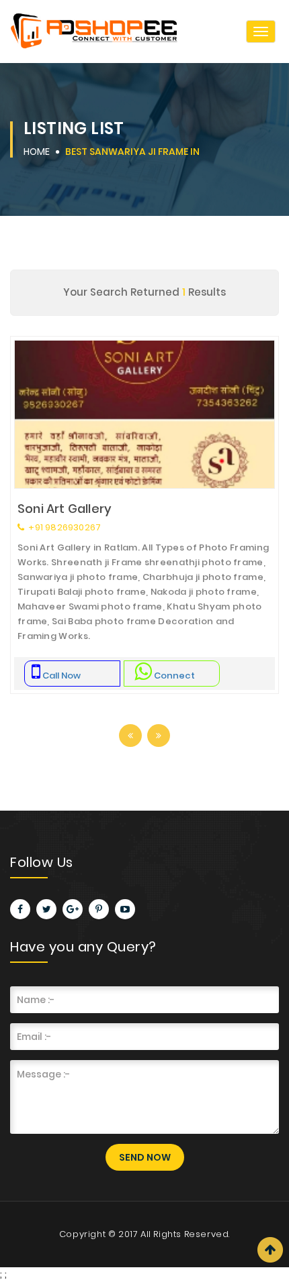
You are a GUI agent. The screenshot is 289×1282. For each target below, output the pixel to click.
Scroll (270, 1249)
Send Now (145, 1157)
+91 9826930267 (63, 527)
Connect (174, 675)
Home (37, 151)
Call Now (61, 675)
